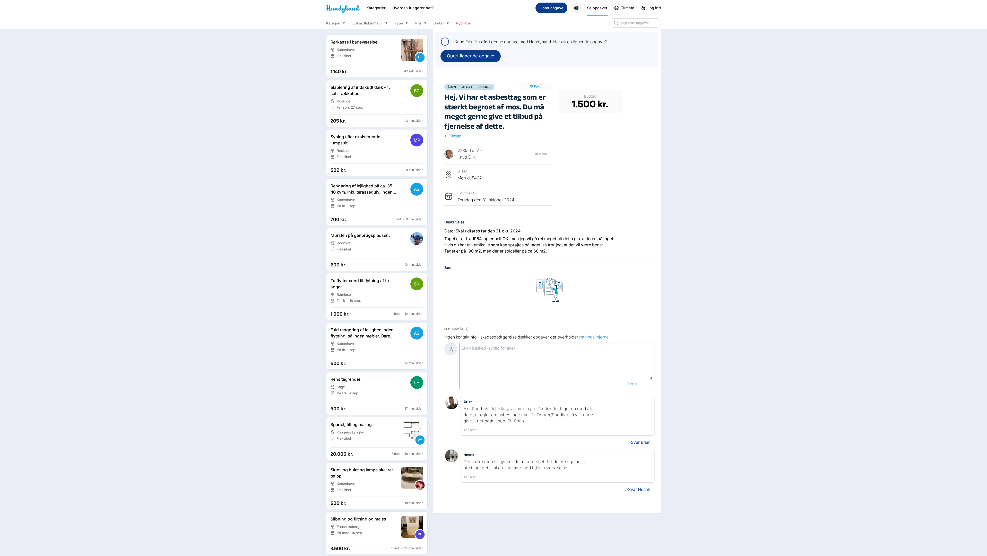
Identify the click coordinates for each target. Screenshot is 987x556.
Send (632, 383)
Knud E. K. (466, 157)
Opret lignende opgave (470, 55)
